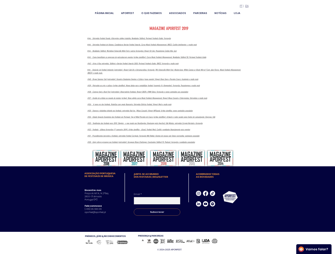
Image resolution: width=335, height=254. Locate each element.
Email (138, 194)
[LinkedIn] (198, 203)
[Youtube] (205, 203)
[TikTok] (212, 193)
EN (246, 6)
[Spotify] (212, 203)
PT (241, 6)
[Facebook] (205, 193)
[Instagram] (198, 193)
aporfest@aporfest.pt (95, 212)
